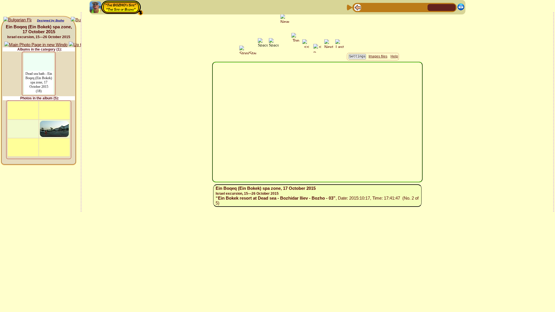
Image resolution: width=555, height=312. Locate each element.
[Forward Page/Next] (366, 7)
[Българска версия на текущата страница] (17, 20)
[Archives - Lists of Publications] (376, 7)
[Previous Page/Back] (357, 7)
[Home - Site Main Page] (432, 7)
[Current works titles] (394, 7)
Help (394, 56)
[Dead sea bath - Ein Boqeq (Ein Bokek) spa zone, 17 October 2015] (39, 57)
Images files (378, 56)
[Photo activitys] (403, 7)
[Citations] (385, 7)
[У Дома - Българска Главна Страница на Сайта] (450, 7)
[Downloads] (413, 7)
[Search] (422, 7)
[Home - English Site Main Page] (441, 7)
